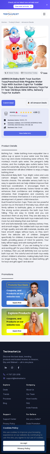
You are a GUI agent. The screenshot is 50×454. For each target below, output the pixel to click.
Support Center (9, 419)
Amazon (24, 116)
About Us (30, 390)
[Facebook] (18, 367)
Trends (6, 394)
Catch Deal (8, 103)
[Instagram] (12, 367)
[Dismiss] (47, 5)
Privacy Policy (9, 423)
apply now (17, 303)
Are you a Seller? (33, 419)
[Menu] (44, 14)
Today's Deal (14, 22)
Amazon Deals (28, 22)
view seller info (25, 133)
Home (4, 22)
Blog (5, 403)
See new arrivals (22, 6)
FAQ (28, 403)
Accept (23, 443)
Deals (5, 390)
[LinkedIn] (5, 367)
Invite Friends (32, 408)
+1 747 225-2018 (13, 374)
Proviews (7, 399)
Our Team (30, 394)
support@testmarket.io (16, 378)
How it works (31, 399)
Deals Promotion (33, 423)
